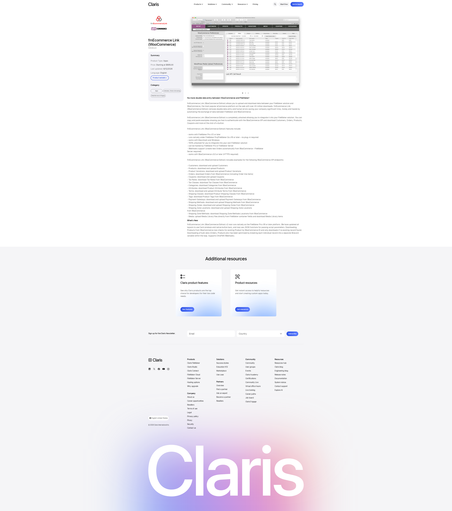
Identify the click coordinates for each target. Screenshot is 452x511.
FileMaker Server (194, 378)
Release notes (280, 375)
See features (187, 309)
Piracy (189, 420)
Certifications (250, 378)
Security (190, 424)
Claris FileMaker (193, 363)
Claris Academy (251, 375)
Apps (156, 91)
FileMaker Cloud (193, 375)
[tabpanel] (245, 52)
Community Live (251, 382)
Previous (194, 52)
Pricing (255, 4)
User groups (250, 367)
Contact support (281, 386)
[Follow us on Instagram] (168, 369)
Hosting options (193, 382)
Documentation (281, 378)
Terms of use (192, 408)
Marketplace (221, 371)
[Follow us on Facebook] (159, 369)
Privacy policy (192, 416)
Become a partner (223, 397)
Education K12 (222, 367)
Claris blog (279, 367)
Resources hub (281, 363)
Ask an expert (221, 393)
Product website (159, 78)
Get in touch (297, 4)
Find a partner (222, 389)
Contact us (191, 428)
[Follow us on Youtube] (163, 369)
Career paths (250, 394)
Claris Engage (250, 402)
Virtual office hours (252, 386)
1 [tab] (242, 93)
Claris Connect (193, 371)
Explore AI (279, 390)
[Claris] (153, 4)
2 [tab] (245, 93)
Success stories (222, 363)
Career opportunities (195, 401)
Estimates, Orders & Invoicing (172, 91)
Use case (220, 375)
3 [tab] (248, 93)
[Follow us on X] (154, 369)
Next (297, 52)
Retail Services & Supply (158, 95)
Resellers (190, 405)
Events (248, 371)
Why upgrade (192, 386)
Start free (284, 4)
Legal (189, 412)
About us (190, 397)
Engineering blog (281, 371)
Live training (250, 390)
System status (280, 382)
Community (250, 363)
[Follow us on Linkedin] (149, 369)
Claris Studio (192, 367)
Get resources (242, 309)
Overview (220, 385)
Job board (249, 398)
